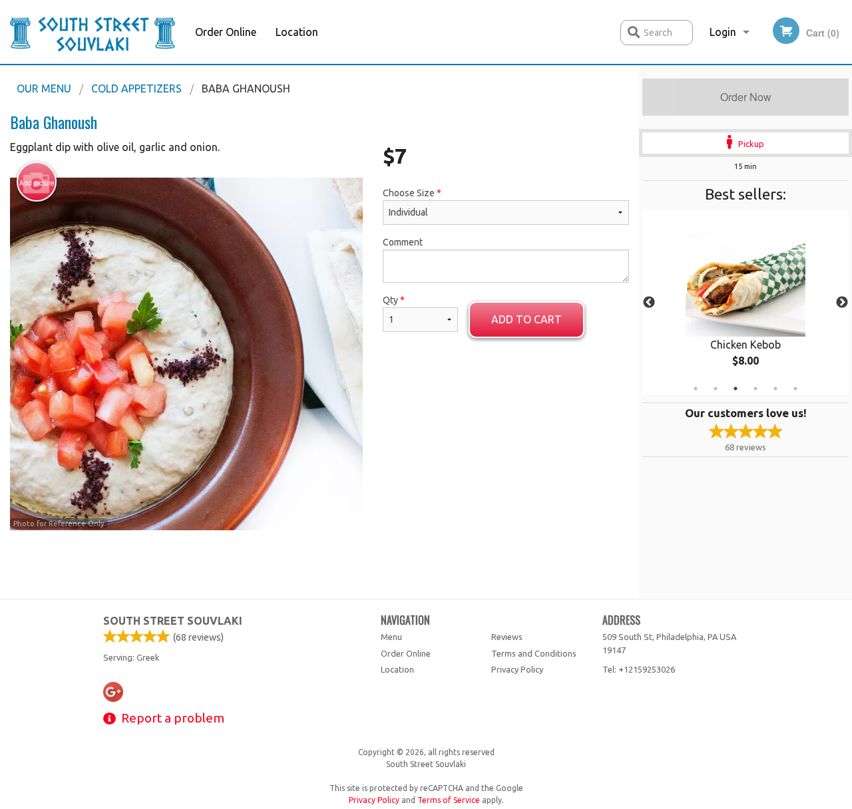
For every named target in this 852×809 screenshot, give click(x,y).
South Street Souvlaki (172, 621)
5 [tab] (775, 388)
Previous (649, 302)
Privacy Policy (517, 669)
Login (723, 32)
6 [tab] (795, 388)
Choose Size (412, 193)
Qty (394, 300)
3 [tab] (735, 388)
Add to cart (526, 319)
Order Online (225, 32)
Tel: (638, 669)
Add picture (37, 183)
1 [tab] (695, 388)
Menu (391, 636)
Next (842, 302)
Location (297, 32)
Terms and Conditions (533, 653)
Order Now (745, 96)
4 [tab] (755, 388)
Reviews (507, 636)
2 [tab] (715, 388)
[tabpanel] (745, 303)
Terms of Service (448, 800)
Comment (403, 242)
